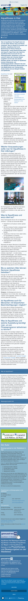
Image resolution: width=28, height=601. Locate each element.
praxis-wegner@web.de (17, 502)
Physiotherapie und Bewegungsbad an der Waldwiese (13, 549)
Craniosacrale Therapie (9, 357)
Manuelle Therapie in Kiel (7, 522)
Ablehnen (14, 587)
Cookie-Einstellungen (6, 574)
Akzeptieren (14, 590)
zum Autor (4, 37)
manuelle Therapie (21, 356)
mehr (14, 594)
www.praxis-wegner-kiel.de (18, 500)
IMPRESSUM (12, 571)
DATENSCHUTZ (12, 573)
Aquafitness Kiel (5, 74)
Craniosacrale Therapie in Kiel (8, 520)
